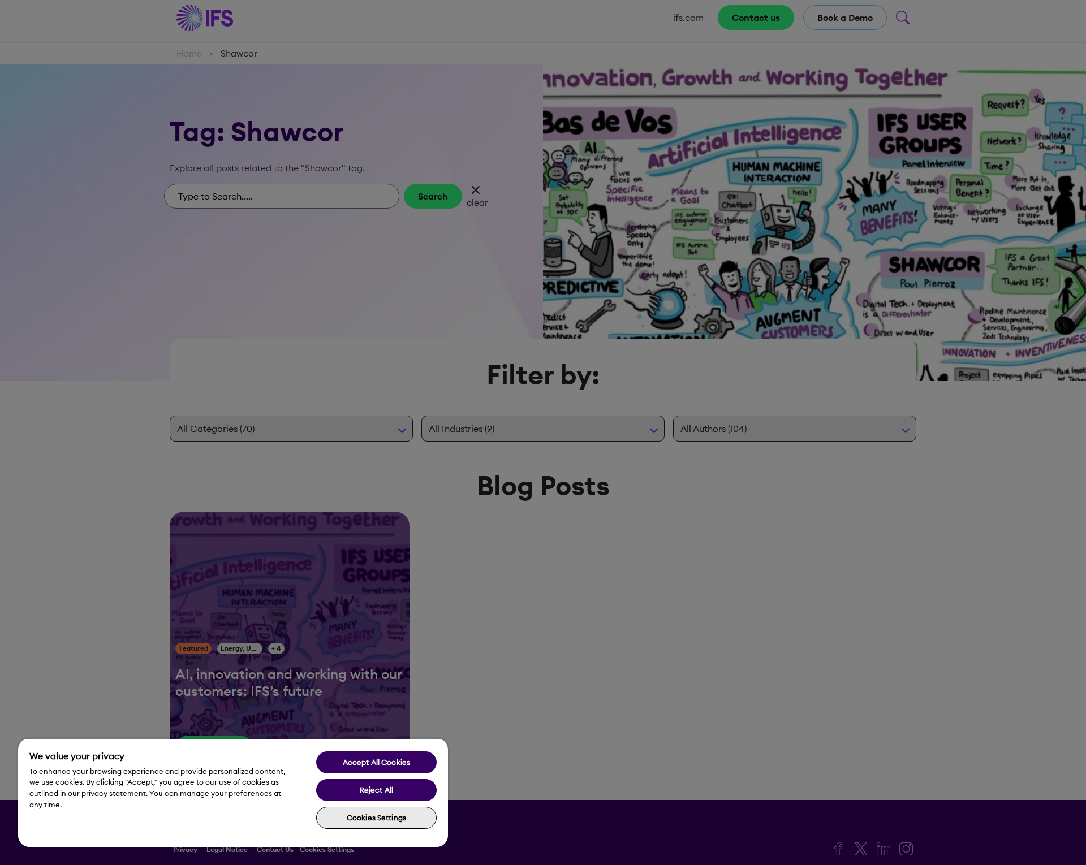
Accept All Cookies (376, 762)
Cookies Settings (376, 817)
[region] (233, 792)
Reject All (376, 789)
